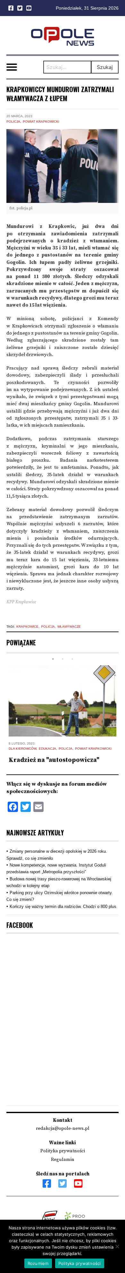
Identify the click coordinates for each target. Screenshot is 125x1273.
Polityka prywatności (62, 1151)
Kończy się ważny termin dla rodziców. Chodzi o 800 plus (63, 906)
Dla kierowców (22, 748)
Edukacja (47, 748)
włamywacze (69, 626)
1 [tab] (53, 659)
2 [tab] (62, 659)
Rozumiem (38, 1263)
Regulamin (62, 1159)
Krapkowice (27, 626)
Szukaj (105, 67)
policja (48, 626)
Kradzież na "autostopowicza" (54, 760)
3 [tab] (72, 659)
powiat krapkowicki (41, 121)
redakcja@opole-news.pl (62, 1128)
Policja (13, 121)
